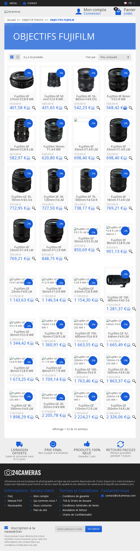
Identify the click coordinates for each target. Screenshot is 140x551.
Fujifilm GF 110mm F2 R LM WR (86, 409)
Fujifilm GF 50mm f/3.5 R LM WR (86, 241)
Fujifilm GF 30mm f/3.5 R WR (22, 333)
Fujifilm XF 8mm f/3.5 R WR (118, 97)
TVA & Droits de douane (77, 500)
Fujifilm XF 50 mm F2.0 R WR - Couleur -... (54, 99)
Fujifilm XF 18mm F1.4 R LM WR (118, 200)
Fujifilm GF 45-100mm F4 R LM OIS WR (118, 373)
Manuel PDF (15, 500)
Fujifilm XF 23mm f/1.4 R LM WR (21, 250)
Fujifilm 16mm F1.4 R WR (54, 148)
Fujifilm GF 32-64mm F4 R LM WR (118, 336)
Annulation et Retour (75, 510)
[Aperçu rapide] (34, 108)
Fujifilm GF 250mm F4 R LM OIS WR (118, 409)
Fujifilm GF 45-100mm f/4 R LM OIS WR (21, 409)
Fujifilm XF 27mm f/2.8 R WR (22, 97)
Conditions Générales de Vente (81, 505)
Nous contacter (42, 505)
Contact (32, 3)
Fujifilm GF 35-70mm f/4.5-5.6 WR (21, 200)
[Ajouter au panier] (28, 108)
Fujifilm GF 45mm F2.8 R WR (21, 369)
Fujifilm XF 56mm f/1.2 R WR (54, 248)
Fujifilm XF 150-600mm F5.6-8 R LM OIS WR (86, 336)
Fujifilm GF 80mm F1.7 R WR (53, 369)
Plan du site (40, 510)
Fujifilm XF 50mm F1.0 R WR (53, 290)
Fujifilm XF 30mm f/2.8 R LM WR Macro (21, 150)
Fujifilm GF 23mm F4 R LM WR (21, 292)
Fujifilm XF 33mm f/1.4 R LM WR (86, 150)
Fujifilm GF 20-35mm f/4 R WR (54, 405)
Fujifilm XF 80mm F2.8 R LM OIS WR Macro (118, 243)
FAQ (10, 496)
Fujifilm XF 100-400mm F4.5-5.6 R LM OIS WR (118, 300)
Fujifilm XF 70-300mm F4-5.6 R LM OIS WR (86, 200)
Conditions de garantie (76, 496)
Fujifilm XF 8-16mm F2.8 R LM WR (53, 336)
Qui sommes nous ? (45, 500)
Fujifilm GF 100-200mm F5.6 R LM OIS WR (86, 373)
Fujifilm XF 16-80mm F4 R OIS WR (86, 99)
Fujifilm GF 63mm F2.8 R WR (86, 290)
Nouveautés (15, 505)
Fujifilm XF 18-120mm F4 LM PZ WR (54, 200)
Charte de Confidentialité (77, 514)
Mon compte (41, 496)
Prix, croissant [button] (108, 57)
